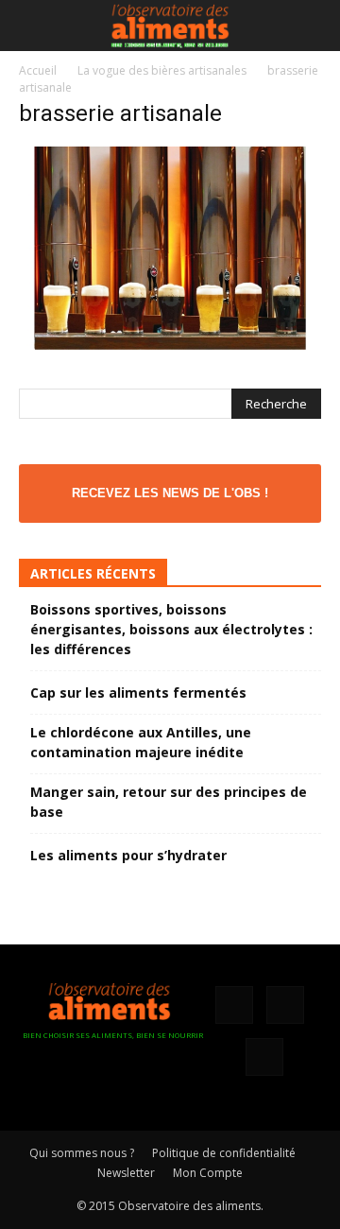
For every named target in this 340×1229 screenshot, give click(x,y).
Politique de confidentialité (224, 1153)
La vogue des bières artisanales (161, 70)
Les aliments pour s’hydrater (128, 855)
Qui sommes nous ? (81, 1153)
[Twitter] (264, 1057)
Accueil (38, 70)
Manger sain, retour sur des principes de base (168, 802)
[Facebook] (234, 1005)
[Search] (313, 25)
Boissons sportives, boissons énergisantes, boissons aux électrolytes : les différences (171, 629)
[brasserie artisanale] (170, 345)
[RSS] (285, 1005)
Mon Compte (208, 1173)
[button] (32, 25)
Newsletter (126, 1173)
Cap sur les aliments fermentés (138, 692)
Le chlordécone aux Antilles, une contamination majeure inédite (140, 742)
